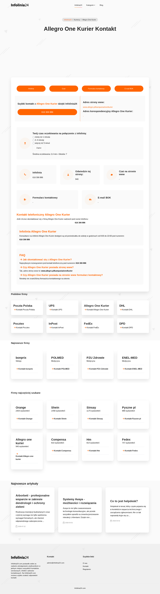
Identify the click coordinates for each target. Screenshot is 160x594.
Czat (63, 89)
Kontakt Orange (25, 419)
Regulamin (87, 569)
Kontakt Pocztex (23, 328)
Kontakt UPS (56, 310)
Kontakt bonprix (25, 369)
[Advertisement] (80, 59)
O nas (85, 563)
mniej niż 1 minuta (42, 137)
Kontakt (85, 566)
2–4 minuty (39, 140)
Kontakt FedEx (93, 328)
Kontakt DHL (127, 310)
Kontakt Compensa (62, 451)
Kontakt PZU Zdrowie (98, 369)
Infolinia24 (78, 5)
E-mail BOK (129, 89)
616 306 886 (47, 112)
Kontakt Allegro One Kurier (98, 310)
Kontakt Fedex (131, 451)
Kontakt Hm (94, 451)
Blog (101, 5)
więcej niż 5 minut (42, 143)
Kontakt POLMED (61, 369)
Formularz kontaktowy (96, 89)
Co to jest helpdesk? (124, 501)
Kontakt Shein (60, 419)
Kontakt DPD (127, 328)
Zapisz (38, 148)
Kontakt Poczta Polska (25, 310)
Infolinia (31, 89)
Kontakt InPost (57, 328)
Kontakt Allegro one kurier (24, 457)
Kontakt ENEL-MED (133, 369)
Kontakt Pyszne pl (133, 419)
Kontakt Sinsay (96, 419)
